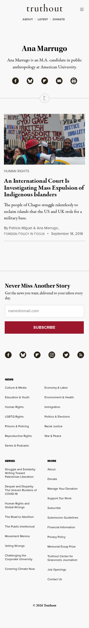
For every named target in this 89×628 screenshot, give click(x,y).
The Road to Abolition (19, 517)
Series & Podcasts (17, 445)
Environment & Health (59, 397)
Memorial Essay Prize (61, 546)
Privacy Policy (56, 537)
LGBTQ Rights (14, 416)
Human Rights (16, 171)
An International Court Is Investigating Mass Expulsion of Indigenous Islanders (44, 187)
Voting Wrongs (15, 546)
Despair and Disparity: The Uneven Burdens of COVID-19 (21, 490)
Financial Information (61, 527)
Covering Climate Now (20, 569)
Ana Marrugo (47, 228)
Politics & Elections (57, 416)
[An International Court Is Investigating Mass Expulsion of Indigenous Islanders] (44, 139)
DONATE (59, 19)
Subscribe (54, 508)
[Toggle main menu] (83, 9)
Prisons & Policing (17, 426)
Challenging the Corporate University (18, 557)
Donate (52, 479)
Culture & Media (15, 387)
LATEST (43, 19)
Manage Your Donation (62, 488)
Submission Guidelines (62, 517)
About (51, 469)
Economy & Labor (56, 387)
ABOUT (27, 19)
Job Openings (56, 569)
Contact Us (54, 579)
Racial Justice (53, 426)
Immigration (52, 407)
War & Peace (52, 436)
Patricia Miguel (20, 228)
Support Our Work (59, 498)
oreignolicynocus (24, 234)
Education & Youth (17, 397)
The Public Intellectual (20, 526)
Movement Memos (17, 536)
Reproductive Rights (18, 436)
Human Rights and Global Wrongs (17, 505)
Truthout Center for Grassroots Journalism (62, 558)
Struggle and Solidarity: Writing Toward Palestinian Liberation (20, 473)
